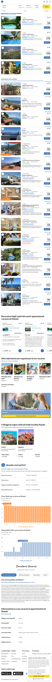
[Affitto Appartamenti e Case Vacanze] (2, 1)
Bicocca (24, 130)
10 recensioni (31, 148)
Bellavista (24, 100)
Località (4, 5)
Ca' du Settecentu (26, 190)
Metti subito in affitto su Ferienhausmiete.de (26, 416)
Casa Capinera (25, 296)
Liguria (44, 598)
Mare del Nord (4, 653)
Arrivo (20, 5)
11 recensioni (31, 133)
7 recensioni (30, 253)
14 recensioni (31, 22)
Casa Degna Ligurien (27, 64)
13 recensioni (31, 238)
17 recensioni (31, 52)
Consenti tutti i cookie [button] (39, 676)
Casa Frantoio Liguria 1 (27, 49)
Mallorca (3, 658)
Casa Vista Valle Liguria (28, 34)
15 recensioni (31, 118)
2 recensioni (30, 88)
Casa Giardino (25, 236)
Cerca (46, 6)
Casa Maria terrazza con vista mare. (31, 160)
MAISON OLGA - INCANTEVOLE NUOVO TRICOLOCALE (30, 206)
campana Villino (26, 251)
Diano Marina (22, 601)
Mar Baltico (4, 656)
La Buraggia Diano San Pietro (29, 221)
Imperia (19, 600)
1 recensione (31, 67)
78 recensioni (31, 298)
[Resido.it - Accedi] (47, 1)
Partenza (28, 5)
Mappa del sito (5, 663)
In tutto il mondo (5, 661)
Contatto (24, 661)
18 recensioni (31, 37)
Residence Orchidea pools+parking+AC (32, 266)
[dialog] (39, 668)
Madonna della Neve (27, 175)
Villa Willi (24, 115)
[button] (50, 1)
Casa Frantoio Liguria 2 (27, 19)
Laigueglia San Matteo (27, 85)
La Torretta (25, 281)
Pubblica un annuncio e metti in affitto (41, 653)
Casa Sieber (25, 145)
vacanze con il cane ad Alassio (36, 585)
